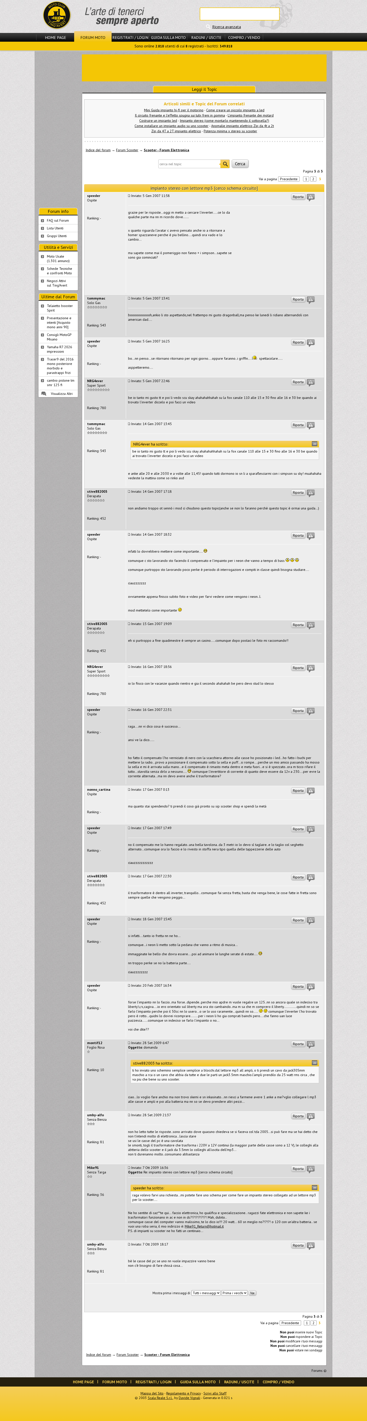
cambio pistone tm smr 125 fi (60, 382)
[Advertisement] (204, 67)
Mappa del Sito (152, 1393)
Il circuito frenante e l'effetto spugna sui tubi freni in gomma (180, 115)
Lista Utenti (55, 228)
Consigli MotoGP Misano (59, 336)
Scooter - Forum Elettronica (166, 150)
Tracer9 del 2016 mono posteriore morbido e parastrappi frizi (60, 366)
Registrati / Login (130, 37)
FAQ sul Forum (58, 220)
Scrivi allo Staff (214, 1393)
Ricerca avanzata (226, 26)
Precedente (289, 179)
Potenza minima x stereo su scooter (230, 131)
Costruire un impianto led (158, 120)
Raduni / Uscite (206, 37)
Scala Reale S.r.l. (160, 1398)
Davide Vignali (189, 1398)
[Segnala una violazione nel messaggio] (311, 197)
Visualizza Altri (62, 393)
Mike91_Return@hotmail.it (204, 1226)
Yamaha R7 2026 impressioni (59, 349)
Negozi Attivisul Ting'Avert (57, 283)
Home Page (55, 37)
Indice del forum (98, 150)
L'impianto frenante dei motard (251, 115)
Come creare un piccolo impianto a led (235, 110)
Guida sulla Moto (168, 37)
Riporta (298, 196)
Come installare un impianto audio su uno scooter (171, 126)
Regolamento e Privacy (183, 1393)
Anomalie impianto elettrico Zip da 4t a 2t (242, 126)
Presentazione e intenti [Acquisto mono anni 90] (59, 322)
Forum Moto (92, 37)
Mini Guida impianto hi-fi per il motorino (173, 110)
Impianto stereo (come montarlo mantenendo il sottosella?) (224, 120)
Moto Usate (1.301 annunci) (58, 258)
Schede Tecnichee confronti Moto (59, 270)
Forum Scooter (127, 150)
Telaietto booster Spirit (60, 308)
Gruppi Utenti (57, 236)
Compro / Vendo (244, 37)
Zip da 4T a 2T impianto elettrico (176, 131)
